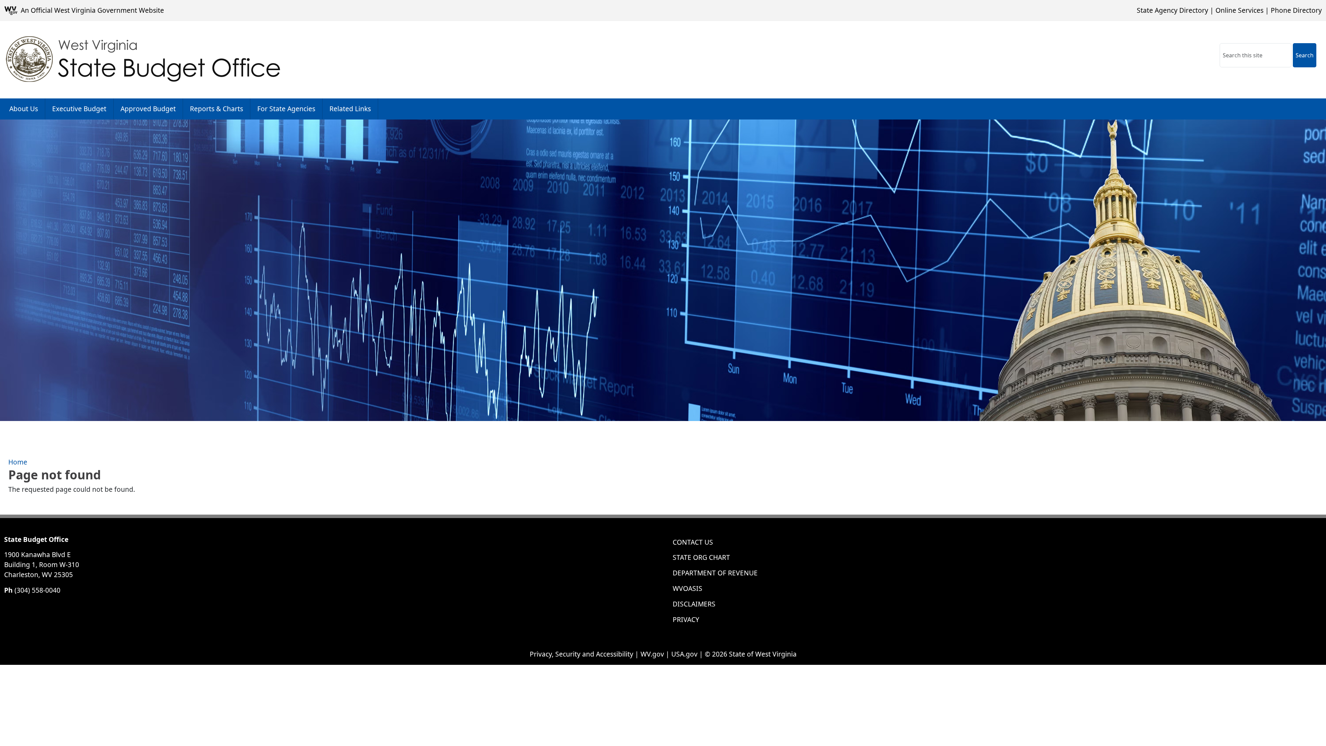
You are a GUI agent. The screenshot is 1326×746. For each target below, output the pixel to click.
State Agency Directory (1172, 10)
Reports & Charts (216, 108)
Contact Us (693, 542)
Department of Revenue (715, 572)
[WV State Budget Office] (143, 60)
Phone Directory (1296, 10)
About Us (23, 108)
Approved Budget (148, 108)
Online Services (1239, 10)
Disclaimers (694, 604)
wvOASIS (687, 588)
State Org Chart (701, 557)
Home (17, 462)
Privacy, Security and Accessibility (581, 654)
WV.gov (652, 654)
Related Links (350, 108)
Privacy (686, 619)
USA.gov (684, 654)
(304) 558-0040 (37, 590)
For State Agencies (286, 108)
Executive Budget (79, 108)
